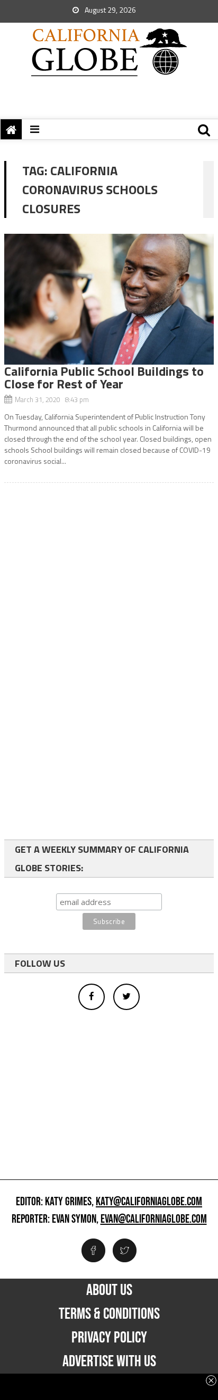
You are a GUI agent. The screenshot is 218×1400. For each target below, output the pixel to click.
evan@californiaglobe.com (154, 1219)
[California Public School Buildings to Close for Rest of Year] (109, 299)
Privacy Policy (109, 1337)
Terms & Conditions (109, 1313)
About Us (109, 1290)
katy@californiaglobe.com (149, 1202)
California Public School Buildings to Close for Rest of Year (104, 377)
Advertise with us (109, 1361)
